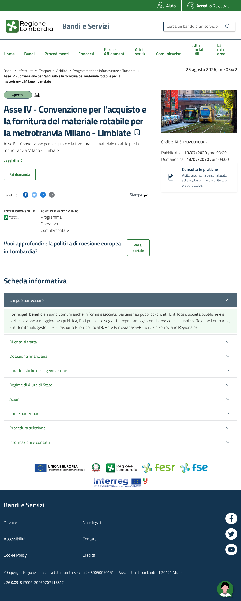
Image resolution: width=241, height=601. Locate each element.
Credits (89, 555)
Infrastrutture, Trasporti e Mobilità (42, 70)
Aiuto (171, 6)
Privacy (10, 522)
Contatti (90, 539)
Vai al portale (138, 247)
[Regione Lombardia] (11, 218)
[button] (137, 132)
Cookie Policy (15, 555)
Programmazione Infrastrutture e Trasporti (104, 70)
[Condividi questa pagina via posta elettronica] (52, 194)
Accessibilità (14, 539)
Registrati (221, 6)
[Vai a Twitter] (231, 534)
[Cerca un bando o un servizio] (227, 26)
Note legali (92, 522)
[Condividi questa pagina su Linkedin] (43, 194)
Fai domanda (19, 174)
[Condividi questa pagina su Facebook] (25, 194)
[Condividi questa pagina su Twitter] (34, 194)
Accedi (203, 6)
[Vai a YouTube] (231, 549)
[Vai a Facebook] (231, 518)
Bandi (8, 70)
